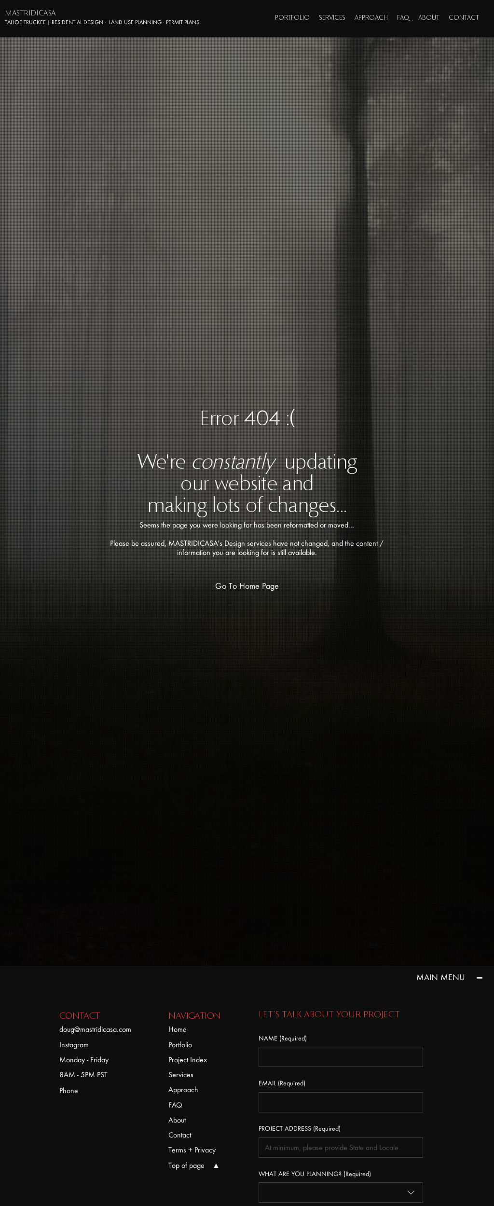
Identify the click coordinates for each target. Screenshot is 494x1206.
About (177, 1120)
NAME (283, 1038)
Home (177, 1029)
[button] (464, 18)
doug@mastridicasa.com (95, 1029)
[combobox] (341, 1192)
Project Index (187, 1059)
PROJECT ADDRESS (300, 1128)
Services (180, 1074)
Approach (183, 1089)
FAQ (175, 1105)
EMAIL (282, 1083)
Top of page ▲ (194, 1165)
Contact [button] (179, 1135)
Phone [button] (68, 1090)
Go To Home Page (247, 586)
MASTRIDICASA (30, 13)
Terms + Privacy (192, 1150)
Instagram (74, 1044)
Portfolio (180, 1044)
